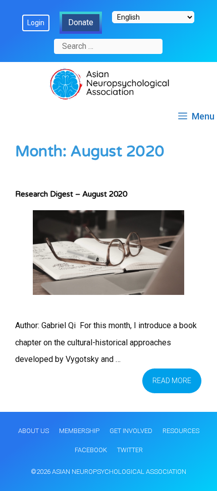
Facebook (91, 450)
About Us (33, 431)
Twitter (130, 450)
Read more (171, 381)
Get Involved (131, 431)
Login (35, 23)
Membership (79, 431)
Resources (180, 431)
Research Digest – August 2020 (71, 194)
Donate (80, 22)
